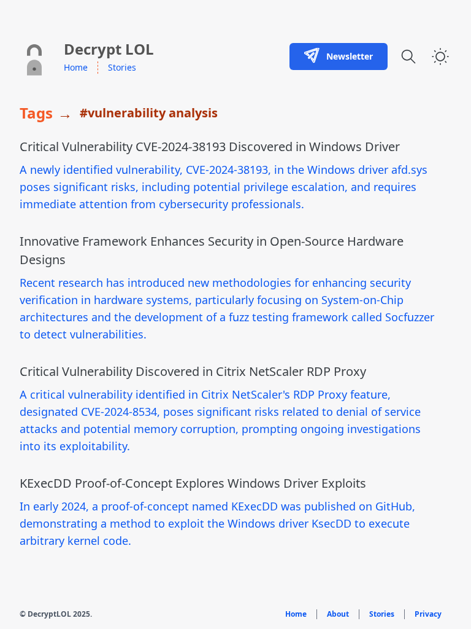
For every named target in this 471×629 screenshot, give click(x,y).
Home (76, 67)
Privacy (428, 614)
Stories (122, 67)
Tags (36, 113)
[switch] (440, 56)
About (338, 614)
